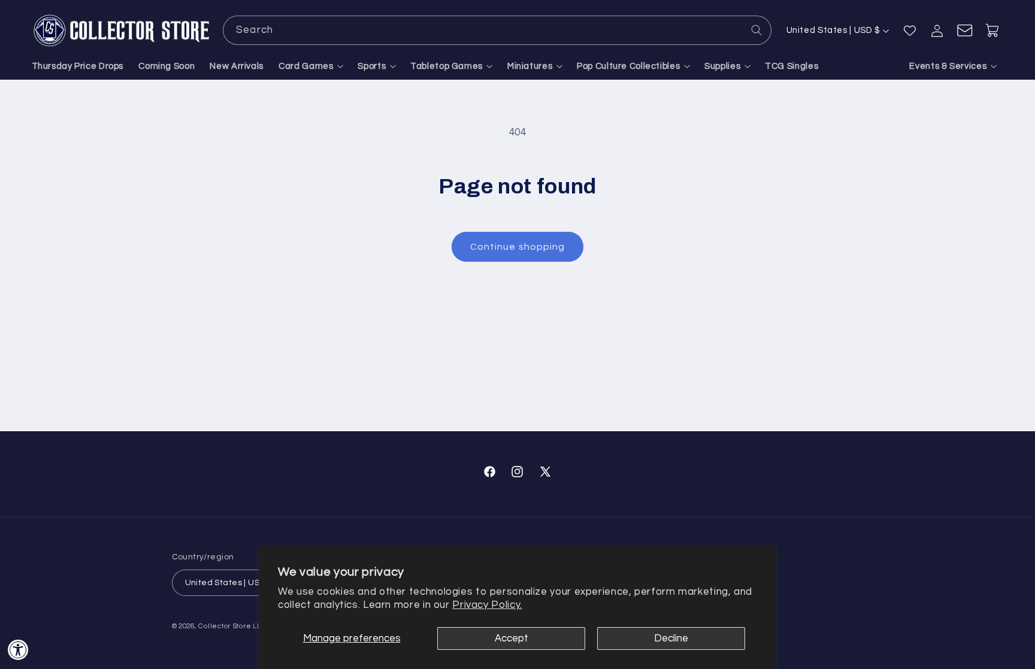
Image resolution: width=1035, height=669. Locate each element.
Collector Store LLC (232, 626)
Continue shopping (517, 247)
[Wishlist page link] (910, 31)
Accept (511, 638)
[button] (310, 66)
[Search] (757, 30)
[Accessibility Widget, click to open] (18, 649)
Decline (671, 638)
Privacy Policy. (487, 605)
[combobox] (497, 30)
